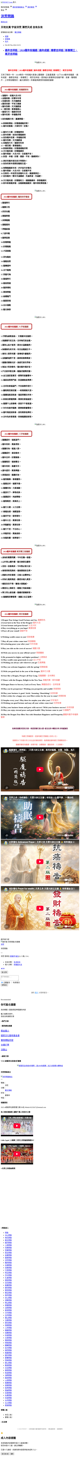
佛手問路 (8, 1295)
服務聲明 (59, 1429)
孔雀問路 (8, 1278)
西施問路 (8, 1360)
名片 (6, 41)
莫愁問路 (8, 1280)
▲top (3, 968)
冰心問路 (8, 1235)
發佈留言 (4, 985)
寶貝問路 (8, 1290)
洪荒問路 (7, 16)
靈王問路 (8, 1240)
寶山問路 (8, 1318)
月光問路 (8, 1275)
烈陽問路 (8, 1248)
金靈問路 (8, 1255)
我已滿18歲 (5, 1454)
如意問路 (8, 1388)
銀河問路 (8, 1243)
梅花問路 (8, 1238)
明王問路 (8, 1273)
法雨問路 (8, 1308)
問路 (6, 1233)
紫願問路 (8, 1383)
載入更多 (4, 972)
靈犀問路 (8, 1258)
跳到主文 (4, 22)
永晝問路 (8, 1395)
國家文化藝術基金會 (10, 1035)
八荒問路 (8, 1328)
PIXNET (24, 1429)
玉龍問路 (8, 1320)
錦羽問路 (8, 1288)
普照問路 (8, 1370)
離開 (12, 1454)
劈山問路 (8, 1303)
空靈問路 (8, 1250)
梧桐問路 (8, 1325)
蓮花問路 (8, 1323)
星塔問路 (8, 1310)
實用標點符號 (7, 1040)
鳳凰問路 (8, 1353)
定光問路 (8, 1348)
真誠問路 (8, 1390)
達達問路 (8, 1330)
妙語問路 (8, 1335)
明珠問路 (8, 1343)
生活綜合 (17, 962)
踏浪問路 (8, 1378)
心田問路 (8, 1380)
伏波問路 (8, 1398)
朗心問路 (8, 1363)
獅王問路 (8, 1293)
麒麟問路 (8, 1345)
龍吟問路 (8, 1355)
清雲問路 (8, 1300)
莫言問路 (8, 1253)
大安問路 (8, 1338)
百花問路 (8, 1283)
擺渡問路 (8, 1405)
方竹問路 (8, 1313)
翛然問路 (8, 1350)
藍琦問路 (8, 1365)
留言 (17, 956)
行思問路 (8, 1270)
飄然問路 (8, 1263)
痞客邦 (12, 956)
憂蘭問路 (8, 1358)
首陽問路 (8, 1385)
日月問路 (8, 1315)
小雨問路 (8, 1245)
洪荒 (2, 944)
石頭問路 (8, 1265)
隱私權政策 (51, 1429)
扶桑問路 (8, 1268)
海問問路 (8, 1375)
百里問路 (8, 1393)
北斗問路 (8, 1403)
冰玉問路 (8, 1368)
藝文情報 (18, 32)
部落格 (7, 39)
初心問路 (8, 1298)
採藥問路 (8, 1333)
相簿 (6, 36)
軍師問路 (8, 1340)
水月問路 (8, 1400)
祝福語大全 (18, 964)
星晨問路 (8, 1285)
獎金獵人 (5, 1031)
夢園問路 (8, 1305)
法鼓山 (4, 1049)
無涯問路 (8, 1373)
